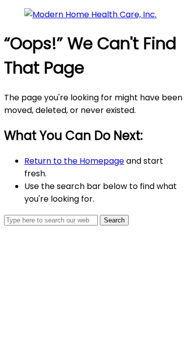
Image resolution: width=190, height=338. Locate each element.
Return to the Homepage (74, 161)
